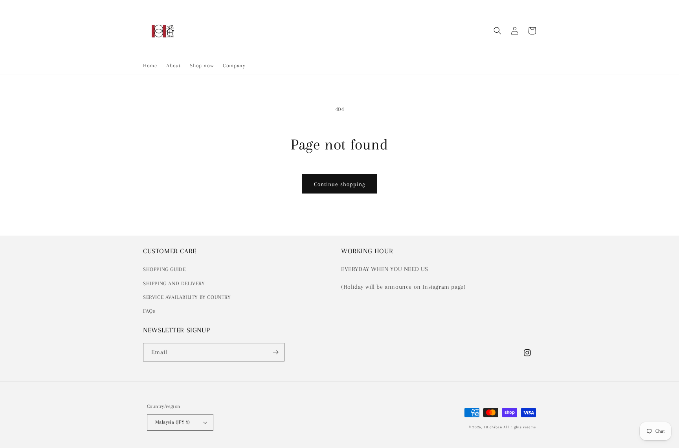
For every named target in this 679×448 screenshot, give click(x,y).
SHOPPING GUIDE (164, 269)
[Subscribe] (275, 352)
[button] (497, 30)
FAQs (149, 311)
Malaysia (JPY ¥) (172, 422)
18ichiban (493, 427)
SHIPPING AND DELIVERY (174, 283)
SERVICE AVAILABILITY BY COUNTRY (187, 297)
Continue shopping (339, 184)
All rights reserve (519, 427)
